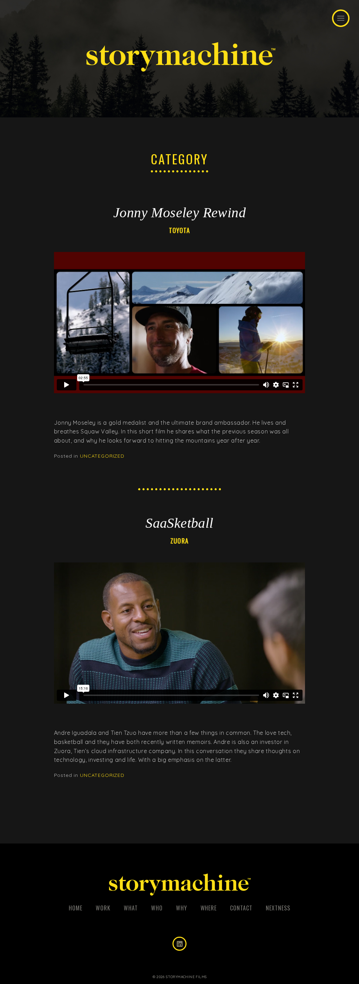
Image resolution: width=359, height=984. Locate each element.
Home (75, 908)
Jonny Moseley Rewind (179, 213)
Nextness (278, 908)
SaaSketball (179, 523)
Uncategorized (102, 456)
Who (157, 908)
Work (103, 908)
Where (209, 908)
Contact (241, 908)
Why (181, 908)
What (131, 908)
